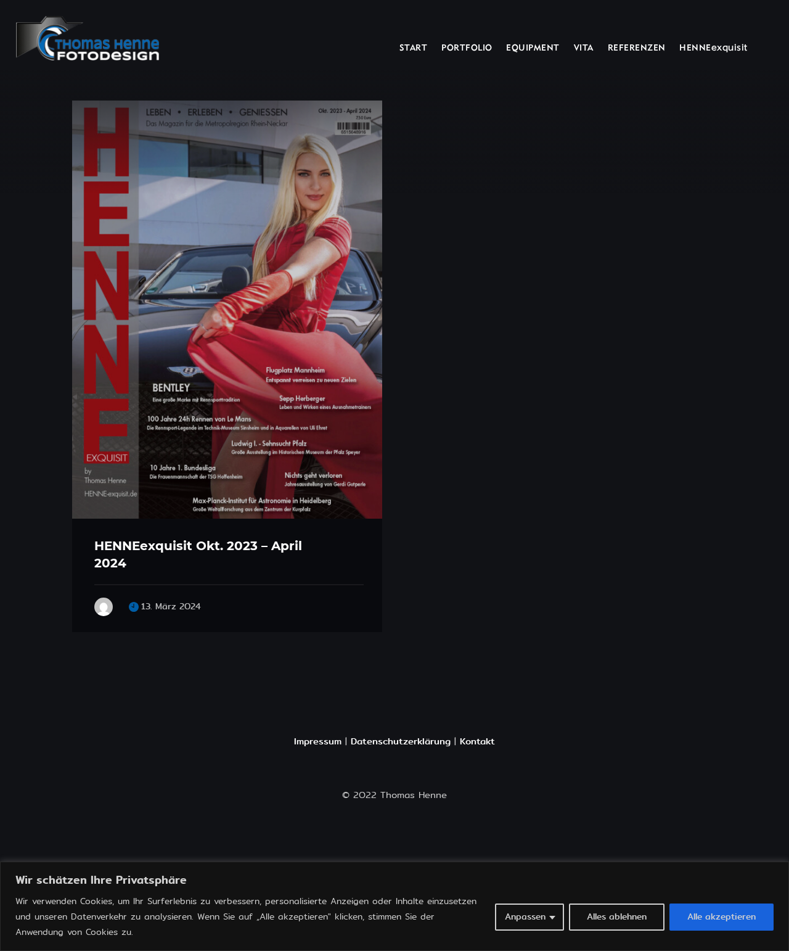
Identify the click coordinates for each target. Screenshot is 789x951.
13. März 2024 (171, 606)
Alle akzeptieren (721, 916)
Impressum (317, 741)
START (413, 48)
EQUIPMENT (533, 48)
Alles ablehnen (617, 916)
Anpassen (525, 916)
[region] (394, 906)
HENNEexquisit (713, 48)
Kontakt (477, 741)
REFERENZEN (637, 48)
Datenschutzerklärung (401, 741)
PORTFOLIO (467, 48)
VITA (584, 48)
